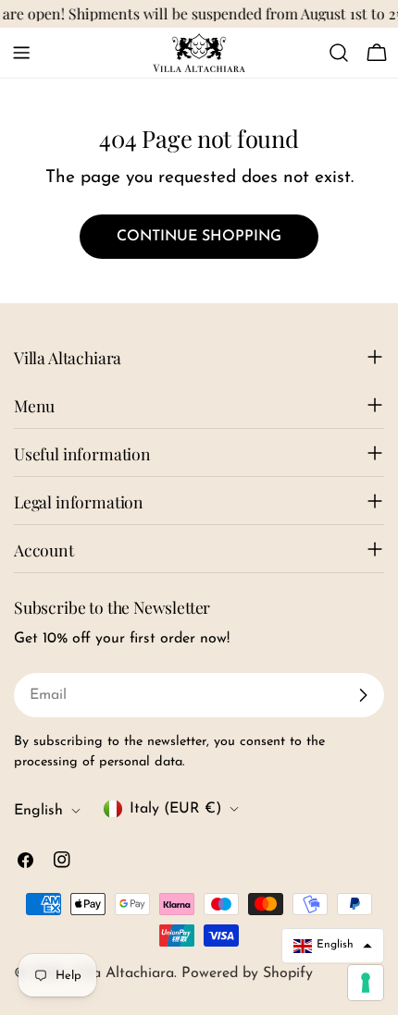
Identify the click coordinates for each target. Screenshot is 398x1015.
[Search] (338, 52)
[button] (332, 945)
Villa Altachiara (122, 973)
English (38, 810)
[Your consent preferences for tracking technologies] (365, 982)
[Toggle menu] (21, 52)
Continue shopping (199, 236)
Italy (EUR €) (175, 808)
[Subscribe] (362, 695)
